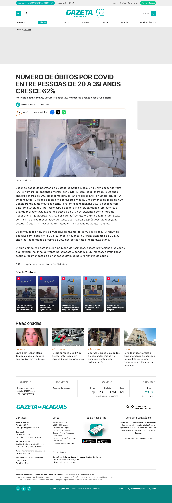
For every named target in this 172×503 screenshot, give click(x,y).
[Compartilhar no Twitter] (58, 112)
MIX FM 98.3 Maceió (60, 425)
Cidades (42, 22)
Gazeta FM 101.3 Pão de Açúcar (65, 438)
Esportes (85, 22)
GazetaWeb (57, 435)
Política (104, 22)
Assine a (148, 3)
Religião (124, 22)
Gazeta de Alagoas (60, 422)
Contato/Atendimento (129, 3)
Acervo (115, 3)
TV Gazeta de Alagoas (61, 428)
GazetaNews (57, 441)
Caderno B (20, 22)
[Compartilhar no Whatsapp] (64, 112)
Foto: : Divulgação (24, 180)
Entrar (146, 13)
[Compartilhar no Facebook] (52, 112)
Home (18, 30)
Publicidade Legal (148, 22)
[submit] (26, 13)
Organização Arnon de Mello (64, 443)
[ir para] (96, 430)
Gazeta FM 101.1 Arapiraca (63, 433)
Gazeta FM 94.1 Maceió (62, 430)
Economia (64, 22)
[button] (153, 13)
